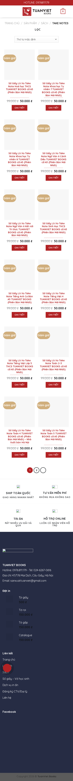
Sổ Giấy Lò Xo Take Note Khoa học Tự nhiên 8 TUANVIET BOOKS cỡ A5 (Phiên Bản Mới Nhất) (19, 159)
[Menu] (5, 11)
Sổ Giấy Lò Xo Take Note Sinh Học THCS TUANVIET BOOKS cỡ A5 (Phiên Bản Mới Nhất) (53, 228)
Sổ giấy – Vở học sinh (16, 678)
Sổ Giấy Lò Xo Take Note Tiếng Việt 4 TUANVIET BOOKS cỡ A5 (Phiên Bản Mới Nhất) (53, 298)
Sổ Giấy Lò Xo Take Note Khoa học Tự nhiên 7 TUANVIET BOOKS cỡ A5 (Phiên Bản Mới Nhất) (53, 89)
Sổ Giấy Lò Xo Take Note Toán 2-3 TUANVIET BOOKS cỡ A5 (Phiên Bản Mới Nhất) (53, 365)
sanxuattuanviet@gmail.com (28, 580)
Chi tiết (19, 107)
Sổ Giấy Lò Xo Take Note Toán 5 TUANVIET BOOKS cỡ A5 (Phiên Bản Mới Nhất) (54, 435)
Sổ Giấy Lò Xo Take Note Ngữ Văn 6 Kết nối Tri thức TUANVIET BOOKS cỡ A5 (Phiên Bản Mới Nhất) (19, 229)
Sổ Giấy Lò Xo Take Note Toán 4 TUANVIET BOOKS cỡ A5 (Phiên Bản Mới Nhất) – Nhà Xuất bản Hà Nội (20, 436)
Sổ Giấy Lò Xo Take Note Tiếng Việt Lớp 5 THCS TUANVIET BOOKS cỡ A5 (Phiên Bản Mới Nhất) (19, 366)
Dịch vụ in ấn (10, 685)
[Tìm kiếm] (69, 11)
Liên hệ (7, 697)
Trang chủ (12, 23)
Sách (44, 23)
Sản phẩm (30, 23)
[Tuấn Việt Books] (37, 11)
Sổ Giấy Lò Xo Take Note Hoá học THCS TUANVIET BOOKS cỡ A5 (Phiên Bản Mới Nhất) (19, 88)
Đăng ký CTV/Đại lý (15, 691)
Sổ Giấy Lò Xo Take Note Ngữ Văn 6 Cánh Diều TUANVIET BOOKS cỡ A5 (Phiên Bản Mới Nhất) (53, 159)
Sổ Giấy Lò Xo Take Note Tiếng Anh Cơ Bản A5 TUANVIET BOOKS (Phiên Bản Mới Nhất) (19, 298)
